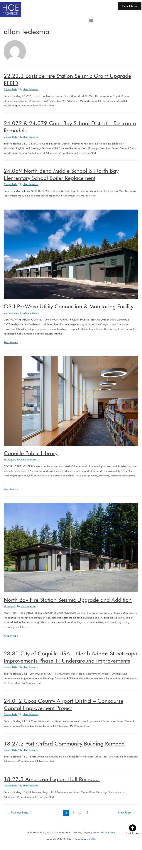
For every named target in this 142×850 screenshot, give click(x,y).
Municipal (9, 459)
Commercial (10, 312)
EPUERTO (91, 838)
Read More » (11, 342)
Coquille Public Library (31, 453)
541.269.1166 (107, 832)
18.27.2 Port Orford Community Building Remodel (65, 743)
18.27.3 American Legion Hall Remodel (52, 779)
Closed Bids (10, 89)
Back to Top (133, 833)
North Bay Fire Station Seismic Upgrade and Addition (68, 599)
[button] (91, 20)
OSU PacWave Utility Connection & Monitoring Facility (68, 306)
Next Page (126, 812)
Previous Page (18, 812)
